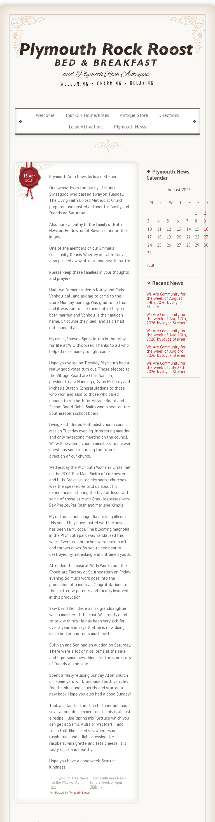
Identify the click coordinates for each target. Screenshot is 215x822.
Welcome (45, 115)
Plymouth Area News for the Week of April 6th (69, 782)
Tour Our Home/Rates (87, 115)
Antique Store (134, 115)
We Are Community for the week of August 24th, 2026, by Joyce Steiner (166, 300)
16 (206, 229)
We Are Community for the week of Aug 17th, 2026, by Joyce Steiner (166, 318)
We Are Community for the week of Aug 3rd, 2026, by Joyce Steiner (166, 351)
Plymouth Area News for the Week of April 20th (108, 782)
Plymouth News (130, 127)
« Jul (150, 265)
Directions (168, 115)
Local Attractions (86, 127)
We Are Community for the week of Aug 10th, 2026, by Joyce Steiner (166, 335)
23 (206, 237)
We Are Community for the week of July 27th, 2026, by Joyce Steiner (166, 367)
